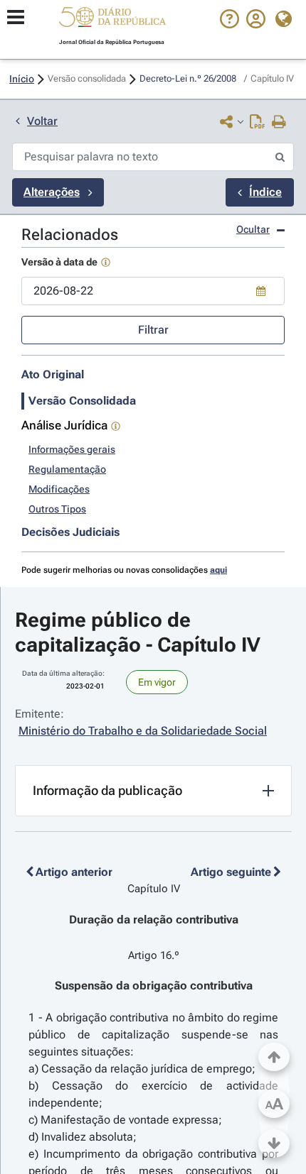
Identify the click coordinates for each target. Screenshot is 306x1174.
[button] (112, 19)
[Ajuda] (229, 25)
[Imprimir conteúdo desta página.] (279, 122)
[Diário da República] (112, 20)
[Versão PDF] (257, 122)
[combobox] (153, 291)
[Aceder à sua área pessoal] (255, 25)
